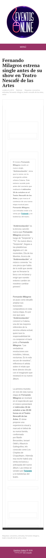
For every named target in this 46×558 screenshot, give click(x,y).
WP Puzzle (27, 552)
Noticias (19, 90)
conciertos (36, 90)
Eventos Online (20, 550)
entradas (5, 92)
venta (4, 94)
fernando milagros (16, 92)
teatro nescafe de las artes (33, 92)
